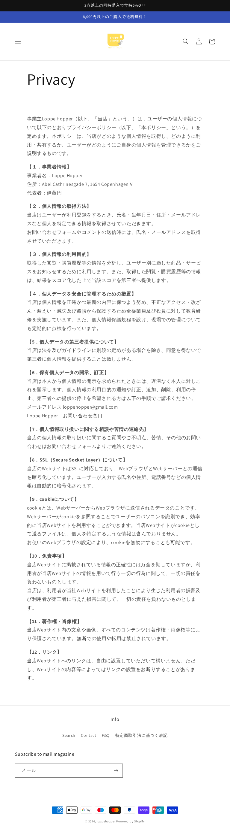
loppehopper (106, 821)
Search (68, 735)
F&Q (106, 735)
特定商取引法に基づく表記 (141, 735)
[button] (18, 41)
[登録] (115, 771)
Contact (88, 735)
